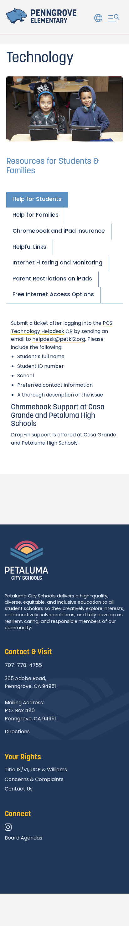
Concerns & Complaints (34, 779)
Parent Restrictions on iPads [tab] (52, 278)
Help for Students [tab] (37, 199)
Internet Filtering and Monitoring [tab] (57, 262)
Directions (17, 731)
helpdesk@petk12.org (58, 339)
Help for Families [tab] (36, 215)
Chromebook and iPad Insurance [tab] (59, 231)
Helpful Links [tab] (29, 247)
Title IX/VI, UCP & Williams (36, 769)
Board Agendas (23, 837)
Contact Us (19, 788)
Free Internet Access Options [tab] (53, 294)
